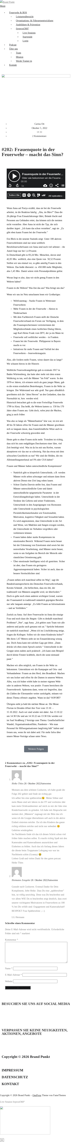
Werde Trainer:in (24, 61)
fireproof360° (22, 28)
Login (25, 40)
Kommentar (11, 939)
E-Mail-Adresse (13, 974)
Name (8, 968)
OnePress (36, 1095)
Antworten (46, 783)
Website (8, 981)
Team (18, 52)
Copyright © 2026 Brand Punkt (26, 1057)
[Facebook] (24, 1016)
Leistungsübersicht (24, 16)
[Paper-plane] (6, 1046)
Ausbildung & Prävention (28, 24)
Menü (2, 6)
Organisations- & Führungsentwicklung (34, 20)
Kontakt (13, 65)
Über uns (13, 48)
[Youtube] (33, 1016)
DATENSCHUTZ (15, 1077)
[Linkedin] (6, 1016)
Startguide (27, 36)
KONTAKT (10, 1084)
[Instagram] (15, 1016)
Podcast (12, 44)
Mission (19, 57)
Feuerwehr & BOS (18, 12)
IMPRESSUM (12, 1070)
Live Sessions (29, 32)
